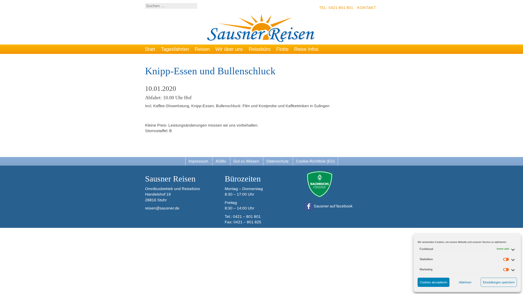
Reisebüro (259, 49)
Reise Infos (306, 49)
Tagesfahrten (175, 49)
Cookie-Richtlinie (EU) (315, 161)
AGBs (221, 161)
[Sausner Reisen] (261, 29)
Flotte (282, 49)
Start (150, 49)
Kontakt (366, 8)
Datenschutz (277, 161)
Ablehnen (465, 282)
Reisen (202, 49)
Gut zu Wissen (246, 161)
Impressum (198, 161)
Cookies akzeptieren (433, 282)
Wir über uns (229, 49)
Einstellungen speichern (499, 282)
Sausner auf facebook (333, 206)
